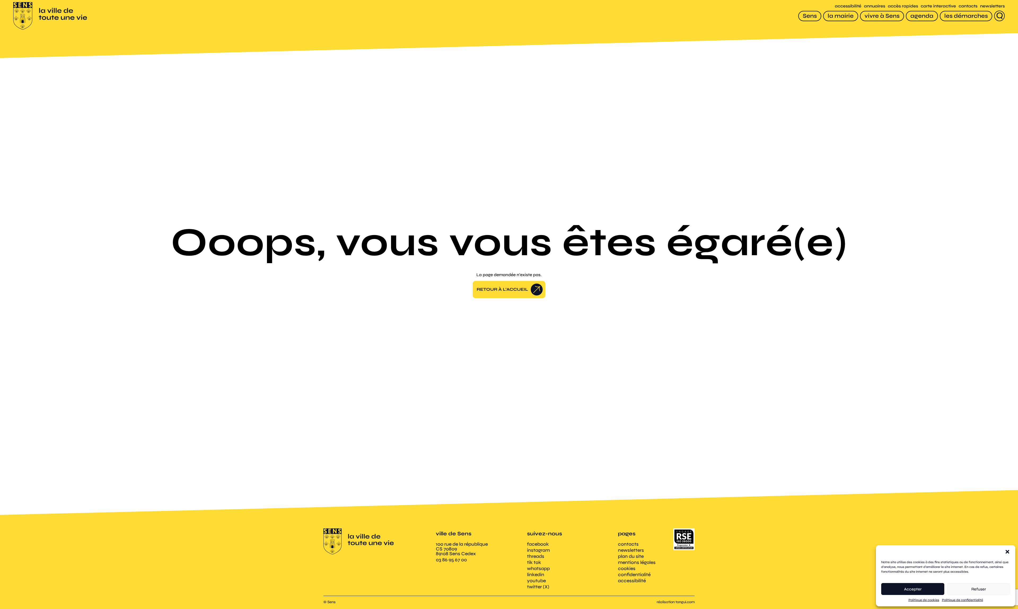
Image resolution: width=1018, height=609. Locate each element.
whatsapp (538, 568)
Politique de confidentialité (962, 600)
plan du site (631, 556)
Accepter (913, 589)
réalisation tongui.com (676, 602)
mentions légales (637, 562)
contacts (968, 5)
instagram (538, 550)
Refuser (978, 589)
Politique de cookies (924, 600)
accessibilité (848, 5)
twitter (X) (538, 587)
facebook (538, 544)
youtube (536, 581)
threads (535, 556)
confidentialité (634, 574)
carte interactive (938, 5)
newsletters (992, 5)
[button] (1007, 551)
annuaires (874, 5)
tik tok (534, 562)
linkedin (535, 574)
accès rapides (903, 5)
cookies (626, 568)
